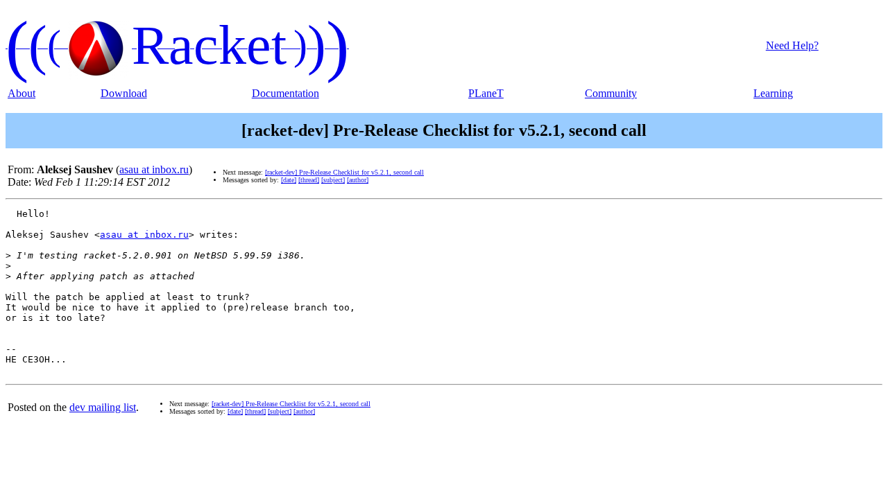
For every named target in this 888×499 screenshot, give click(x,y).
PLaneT (486, 93)
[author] (357, 180)
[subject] (333, 180)
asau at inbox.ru (154, 169)
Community (611, 93)
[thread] (308, 180)
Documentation (285, 93)
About (21, 93)
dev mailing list (102, 407)
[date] (288, 180)
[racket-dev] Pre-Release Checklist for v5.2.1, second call (344, 172)
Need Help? (792, 45)
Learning (773, 93)
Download (124, 93)
